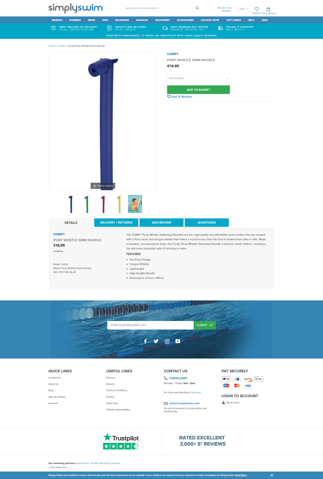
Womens (75, 20)
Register (226, 10)
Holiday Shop (210, 20)
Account (53, 403)
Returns (110, 384)
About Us (53, 384)
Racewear (122, 20)
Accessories (185, 20)
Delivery (110, 377)
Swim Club (112, 403)
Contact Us (54, 377)
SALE (265, 20)
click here (195, 392)
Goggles (142, 20)
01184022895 (178, 378)
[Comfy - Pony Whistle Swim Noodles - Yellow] (119, 204)
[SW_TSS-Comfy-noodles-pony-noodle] (135, 204)
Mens (91, 20)
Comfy (173, 54)
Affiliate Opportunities (118, 409)
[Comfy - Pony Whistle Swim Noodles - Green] (87, 204)
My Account (224, 7)
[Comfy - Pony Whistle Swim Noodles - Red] (103, 204)
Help (251, 20)
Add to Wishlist (181, 96)
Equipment (162, 20)
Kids (105, 20)
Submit (202, 325)
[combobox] (162, 8)
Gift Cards (233, 20)
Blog (50, 390)
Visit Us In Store (56, 396)
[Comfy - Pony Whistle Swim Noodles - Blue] (71, 204)
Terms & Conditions (116, 390)
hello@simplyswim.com (184, 403)
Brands (57, 20)
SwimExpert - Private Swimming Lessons (98, 463)
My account (232, 402)
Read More (241, 475)
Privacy (110, 396)
